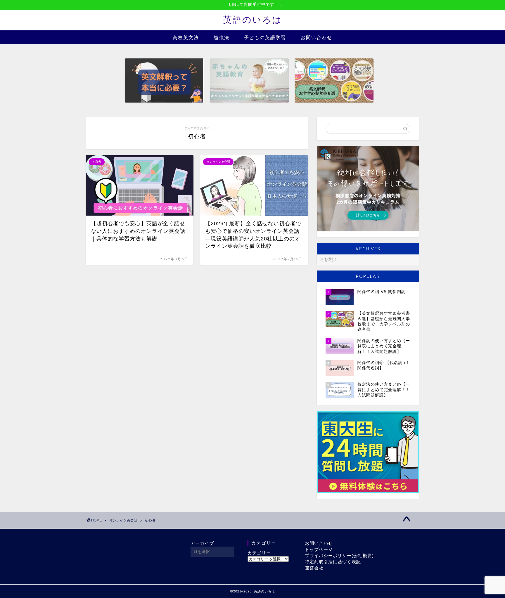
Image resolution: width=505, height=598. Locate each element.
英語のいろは (252, 19)
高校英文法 (186, 37)
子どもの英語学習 (265, 37)
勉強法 (221, 37)
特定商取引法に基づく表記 (333, 561)
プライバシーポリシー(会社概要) (339, 555)
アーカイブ (202, 543)
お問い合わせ (316, 37)
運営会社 (314, 567)
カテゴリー (259, 552)
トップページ (319, 549)
